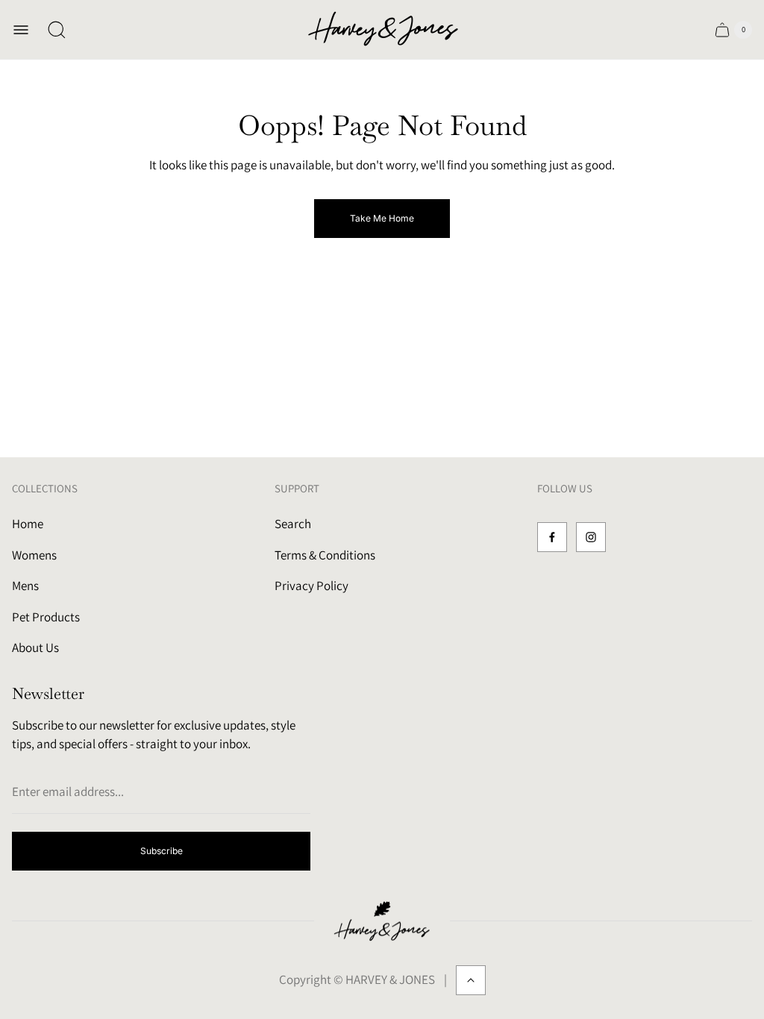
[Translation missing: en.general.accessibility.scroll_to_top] (471, 980)
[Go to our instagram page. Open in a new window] (591, 537)
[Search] (56, 29)
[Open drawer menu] (20, 29)
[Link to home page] (382, 921)
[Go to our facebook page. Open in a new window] (552, 537)
